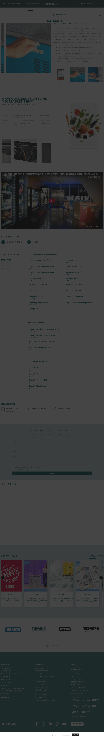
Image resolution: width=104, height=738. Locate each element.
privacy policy (66, 735)
